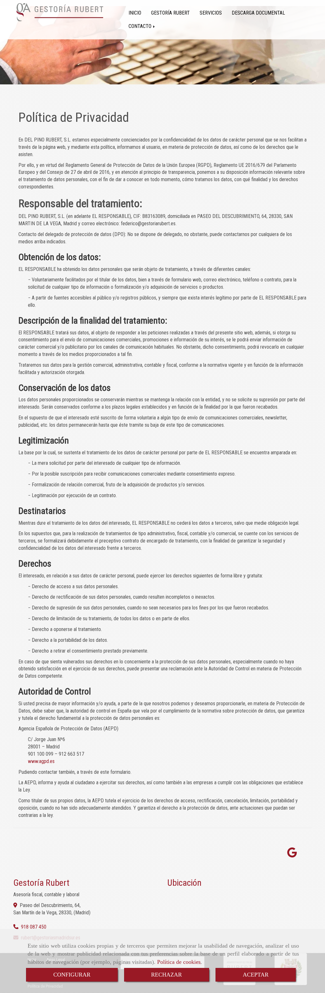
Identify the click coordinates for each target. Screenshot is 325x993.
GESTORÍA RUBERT (170, 13)
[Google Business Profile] (292, 855)
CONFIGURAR (71, 974)
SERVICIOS (211, 13)
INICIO (135, 13)
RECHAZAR (166, 974)
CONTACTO (141, 26)
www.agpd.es (41, 761)
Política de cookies (179, 962)
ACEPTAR (256, 974)
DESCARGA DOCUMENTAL (258, 13)
